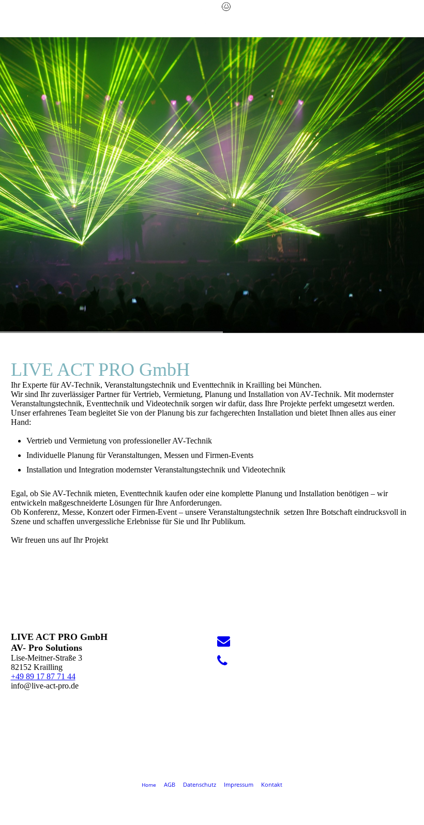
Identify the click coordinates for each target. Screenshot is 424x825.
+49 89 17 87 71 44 (43, 676)
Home (149, 784)
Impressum (238, 784)
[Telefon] (222, 661)
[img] (212, 18)
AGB (170, 784)
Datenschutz (199, 784)
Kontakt (271, 784)
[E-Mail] (223, 641)
